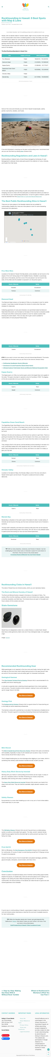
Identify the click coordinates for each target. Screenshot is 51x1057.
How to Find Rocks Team (7, 22)
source (8, 637)
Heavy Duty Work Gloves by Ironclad (14, 782)
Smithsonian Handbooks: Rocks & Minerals (15, 363)
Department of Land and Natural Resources (29, 196)
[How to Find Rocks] (25, 7)
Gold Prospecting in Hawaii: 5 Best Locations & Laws (25, 925)
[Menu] (2, 7)
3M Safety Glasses (9, 830)
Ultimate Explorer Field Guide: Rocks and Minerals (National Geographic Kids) (25, 368)
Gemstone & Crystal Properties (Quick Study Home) (18, 365)
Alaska (14, 921)
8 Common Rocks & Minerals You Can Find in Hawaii (25, 554)
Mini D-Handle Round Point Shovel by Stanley (17, 751)
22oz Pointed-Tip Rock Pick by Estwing (15, 680)
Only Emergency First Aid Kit (23, 850)
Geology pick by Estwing (11, 704)
